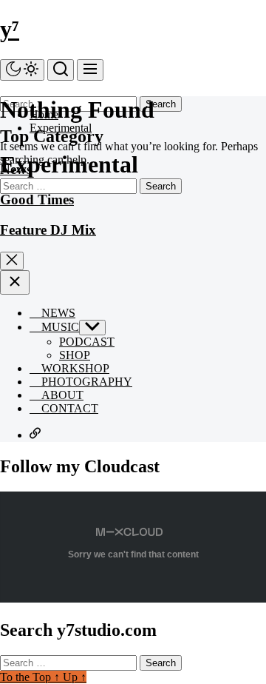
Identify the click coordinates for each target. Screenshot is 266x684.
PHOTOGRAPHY (85, 381)
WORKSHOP (73, 368)
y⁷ (9, 29)
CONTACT (68, 408)
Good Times (37, 199)
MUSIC (58, 327)
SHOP (74, 355)
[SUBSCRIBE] (35, 435)
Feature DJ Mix (48, 230)
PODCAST (87, 341)
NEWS (56, 312)
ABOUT (60, 395)
